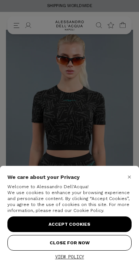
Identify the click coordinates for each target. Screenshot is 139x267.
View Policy (69, 257)
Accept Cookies (69, 224)
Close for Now (70, 242)
